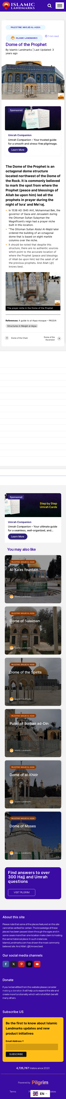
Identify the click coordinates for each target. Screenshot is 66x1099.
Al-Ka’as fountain (24, 570)
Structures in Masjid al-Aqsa (22, 326)
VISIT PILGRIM (21, 892)
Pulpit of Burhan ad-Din (29, 723)
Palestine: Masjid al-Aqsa (25, 27)
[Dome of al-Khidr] (33, 784)
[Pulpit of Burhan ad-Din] (33, 733)
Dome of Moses (23, 826)
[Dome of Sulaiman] (33, 630)
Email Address (15, 1041)
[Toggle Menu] (59, 5)
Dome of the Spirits (26, 672)
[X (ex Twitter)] (13, 964)
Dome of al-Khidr (24, 775)
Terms (13, 1091)
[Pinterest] (21, 964)
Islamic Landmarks (26, 38)
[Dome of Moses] (33, 835)
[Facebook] (6, 964)
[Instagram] (29, 964)
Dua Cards (14, 135)
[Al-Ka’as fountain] (33, 579)
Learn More (17, 149)
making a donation (12, 990)
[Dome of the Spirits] (33, 681)
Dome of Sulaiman (25, 621)
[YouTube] (37, 964)
